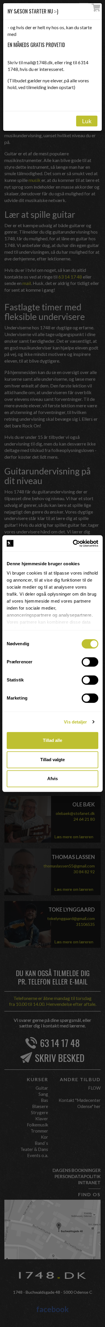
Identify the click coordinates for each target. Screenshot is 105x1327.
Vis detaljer (75, 721)
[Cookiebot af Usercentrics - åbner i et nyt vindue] (74, 543)
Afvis (52, 778)
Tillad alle (52, 740)
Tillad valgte (52, 759)
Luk (87, 120)
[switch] (90, 662)
